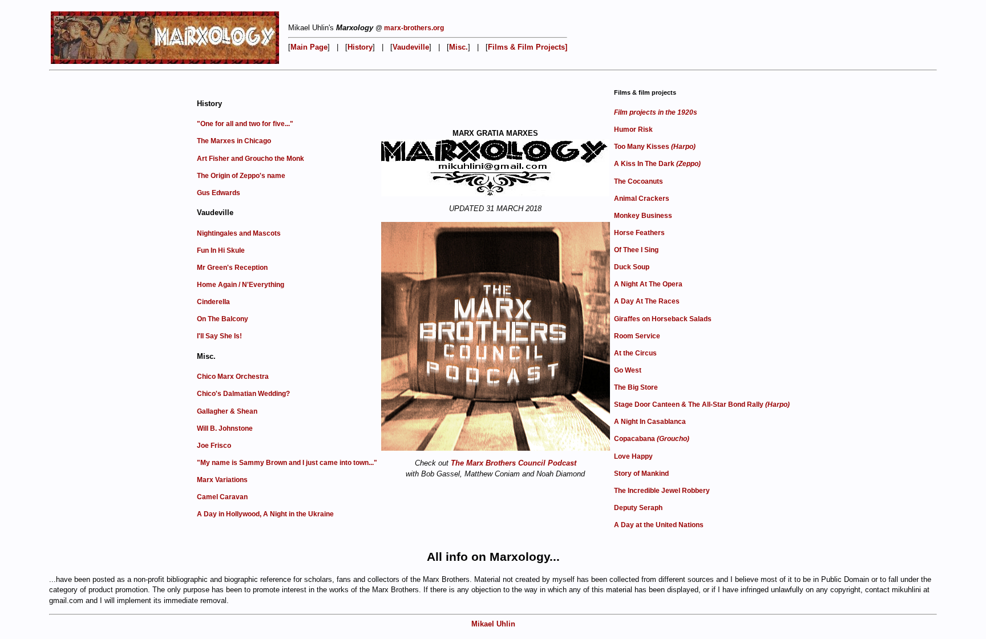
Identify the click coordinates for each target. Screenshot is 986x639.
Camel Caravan (222, 497)
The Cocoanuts (638, 181)
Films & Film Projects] (527, 47)
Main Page (309, 47)
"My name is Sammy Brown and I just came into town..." (287, 463)
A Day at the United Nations (659, 525)
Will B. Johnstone (225, 428)
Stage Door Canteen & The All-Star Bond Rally (702, 405)
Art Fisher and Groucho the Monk (250, 159)
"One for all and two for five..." (245, 124)
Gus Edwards (218, 193)
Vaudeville (411, 47)
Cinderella (213, 302)
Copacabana (651, 439)
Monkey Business (643, 216)
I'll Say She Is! (219, 336)
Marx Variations (222, 480)
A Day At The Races (647, 301)
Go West (627, 370)
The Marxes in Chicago (234, 141)
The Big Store (636, 387)
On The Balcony (222, 319)
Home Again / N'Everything (240, 285)
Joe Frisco (214, 446)
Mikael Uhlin (493, 624)
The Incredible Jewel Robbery (662, 491)
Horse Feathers (639, 233)
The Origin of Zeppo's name (241, 176)
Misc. (458, 47)
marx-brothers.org (414, 28)
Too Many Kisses (655, 147)
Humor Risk (633, 130)
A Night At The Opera (648, 284)
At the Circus (635, 353)
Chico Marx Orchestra (233, 377)
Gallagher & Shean (227, 411)
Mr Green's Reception (232, 268)
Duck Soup (631, 267)
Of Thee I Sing (636, 250)
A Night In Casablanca (650, 422)
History (360, 47)
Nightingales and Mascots (239, 233)
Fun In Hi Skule (221, 250)
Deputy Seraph (638, 508)
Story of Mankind (641, 474)
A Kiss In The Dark (657, 164)
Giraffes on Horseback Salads (663, 319)
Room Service (637, 336)
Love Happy (633, 456)
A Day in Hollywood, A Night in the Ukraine (265, 514)
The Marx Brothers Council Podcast (513, 463)
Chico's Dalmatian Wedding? (243, 394)
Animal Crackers (641, 199)
